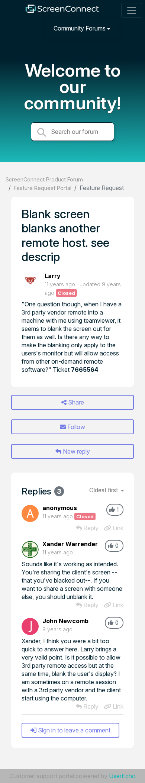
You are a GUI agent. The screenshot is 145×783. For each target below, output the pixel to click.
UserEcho (122, 776)
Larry (53, 276)
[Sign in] (130, 28)
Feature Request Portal (42, 188)
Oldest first (104, 490)
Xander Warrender (70, 544)
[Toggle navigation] (131, 10)
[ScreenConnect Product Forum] (62, 10)
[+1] (112, 510)
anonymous (59, 508)
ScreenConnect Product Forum (44, 179)
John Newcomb (65, 621)
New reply (75, 451)
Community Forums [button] (80, 28)
